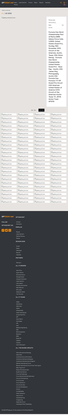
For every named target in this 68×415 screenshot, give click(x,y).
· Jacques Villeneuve (21, 279)
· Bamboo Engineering (21, 327)
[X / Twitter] (6, 230)
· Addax (17, 302)
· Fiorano (18, 389)
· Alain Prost (19, 270)
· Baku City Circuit (20, 367)
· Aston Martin (19, 319)
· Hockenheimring (20, 397)
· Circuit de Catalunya (21, 374)
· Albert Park (19, 354)
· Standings (19, 250)
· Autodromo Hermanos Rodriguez (24, 359)
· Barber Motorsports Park (22, 369)
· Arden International (21, 312)
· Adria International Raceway (23, 352)
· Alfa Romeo (19, 304)
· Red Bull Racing (20, 236)
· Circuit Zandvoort (20, 382)
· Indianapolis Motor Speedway (24, 404)
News (15, 2)
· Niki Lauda (19, 289)
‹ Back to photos (6, 10)
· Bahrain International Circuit (23, 363)
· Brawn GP (18, 338)
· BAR (17, 329)
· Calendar (18, 254)
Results (41, 2)
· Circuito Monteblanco (21, 387)
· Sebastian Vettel (20, 292)
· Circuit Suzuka (20, 380)
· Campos (18, 342)
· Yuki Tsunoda (19, 294)
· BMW (17, 336)
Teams (35, 2)
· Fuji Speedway (20, 391)
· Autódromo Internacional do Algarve (25, 361)
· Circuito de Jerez (20, 384)
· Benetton (18, 334)
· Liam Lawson (19, 283)
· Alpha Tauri (19, 306)
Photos (16, 4)
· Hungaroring (19, 399)
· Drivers (18, 246)
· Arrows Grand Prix (20, 314)
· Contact (18, 222)
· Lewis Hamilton (20, 234)
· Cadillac (18, 340)
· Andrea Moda (19, 310)
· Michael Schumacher (21, 285)
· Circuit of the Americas (22, 378)
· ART (17, 317)
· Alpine (17, 308)
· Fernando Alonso (20, 274)
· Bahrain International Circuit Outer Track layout (28, 365)
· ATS (17, 323)
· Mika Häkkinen (20, 287)
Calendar (47, 2)
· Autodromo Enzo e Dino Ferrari (24, 357)
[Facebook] (3, 230)
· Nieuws (18, 232)
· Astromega (19, 321)
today (8, 2)
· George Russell (20, 277)
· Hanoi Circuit (19, 395)
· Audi (17, 325)
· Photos (18, 238)
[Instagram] (9, 230)
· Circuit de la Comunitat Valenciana (25, 376)
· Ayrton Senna (19, 272)
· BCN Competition (20, 332)
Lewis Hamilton (23, 2)
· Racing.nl (18, 262)
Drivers (30, 2)
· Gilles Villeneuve (20, 393)
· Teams (17, 248)
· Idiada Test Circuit (20, 402)
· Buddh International (21, 372)
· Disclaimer (19, 224)
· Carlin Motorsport (20, 344)
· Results (18, 252)
